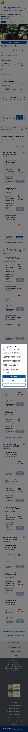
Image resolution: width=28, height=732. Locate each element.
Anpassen (14, 380)
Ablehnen (14, 385)
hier (8, 372)
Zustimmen (14, 376)
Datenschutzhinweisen (7, 370)
